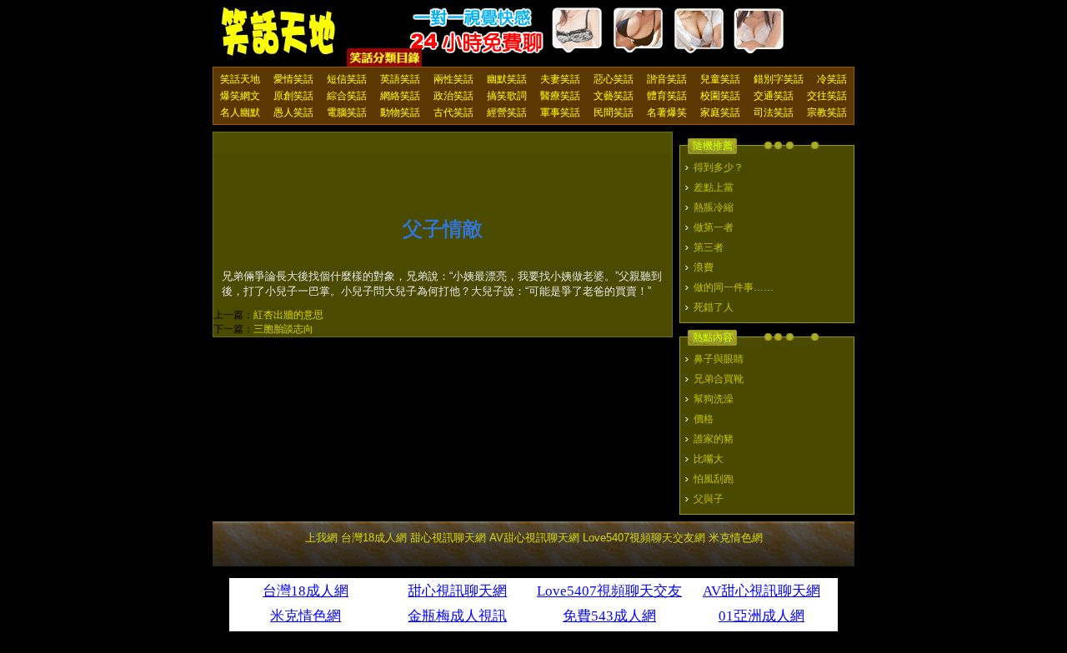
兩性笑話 (453, 79)
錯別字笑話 (779, 79)
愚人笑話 (293, 112)
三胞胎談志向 (283, 329)
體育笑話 (667, 96)
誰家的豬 (714, 439)
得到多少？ (719, 167)
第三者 (709, 247)
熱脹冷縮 (714, 207)
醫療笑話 (560, 96)
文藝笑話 (614, 96)
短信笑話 (347, 79)
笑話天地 (240, 79)
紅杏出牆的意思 (288, 315)
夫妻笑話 (560, 79)
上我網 (321, 537)
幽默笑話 (507, 79)
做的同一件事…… (734, 287)
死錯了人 (714, 307)
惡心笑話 (614, 79)
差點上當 (714, 187)
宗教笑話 (827, 112)
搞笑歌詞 (507, 96)
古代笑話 (453, 112)
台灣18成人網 (374, 537)
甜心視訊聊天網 (448, 537)
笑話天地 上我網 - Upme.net (279, 32)
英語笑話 (400, 79)
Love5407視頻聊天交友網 (644, 537)
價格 (704, 419)
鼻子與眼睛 (719, 359)
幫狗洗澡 (714, 399)
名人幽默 (240, 112)
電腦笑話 (347, 112)
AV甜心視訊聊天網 (534, 537)
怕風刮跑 (714, 479)
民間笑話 (614, 112)
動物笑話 (400, 112)
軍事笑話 (560, 112)
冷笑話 (832, 79)
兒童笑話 (720, 79)
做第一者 (714, 227)
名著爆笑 (667, 112)
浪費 (704, 267)
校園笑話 (720, 96)
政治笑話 (453, 96)
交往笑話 (827, 96)
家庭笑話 (720, 112)
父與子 (709, 499)
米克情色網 (736, 537)
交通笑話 (774, 96)
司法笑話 (774, 112)
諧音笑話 (667, 79)
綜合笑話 (347, 96)
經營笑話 (507, 112)
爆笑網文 (240, 96)
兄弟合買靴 (719, 379)
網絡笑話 (400, 96)
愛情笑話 (293, 79)
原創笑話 (293, 96)
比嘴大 (709, 459)
